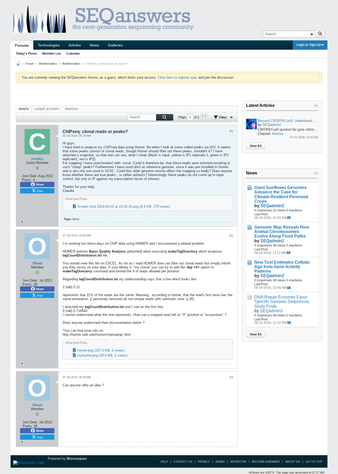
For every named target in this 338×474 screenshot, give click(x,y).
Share (40, 184)
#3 (231, 377)
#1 (231, 131)
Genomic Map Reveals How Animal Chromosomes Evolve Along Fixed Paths (281, 231)
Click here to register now (177, 77)
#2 (231, 236)
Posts (24, 109)
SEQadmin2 (271, 125)
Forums (22, 45)
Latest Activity (46, 109)
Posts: (27, 180)
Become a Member (266, 461)
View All (255, 146)
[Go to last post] (288, 217)
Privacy (204, 461)
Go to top (314, 461)
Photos (71, 109)
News (94, 45)
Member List (51, 53)
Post (40, 191)
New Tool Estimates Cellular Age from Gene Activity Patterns (282, 266)
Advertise (238, 461)
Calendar (73, 53)
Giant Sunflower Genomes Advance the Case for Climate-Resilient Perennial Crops (281, 194)
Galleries (115, 45)
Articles (75, 45)
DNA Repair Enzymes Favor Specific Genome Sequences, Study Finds (282, 301)
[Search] (320, 34)
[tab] (23, 108)
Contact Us (182, 461)
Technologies (49, 45)
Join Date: (29, 176)
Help (164, 461)
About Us (292, 461)
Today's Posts (26, 53)
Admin (220, 461)
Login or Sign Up (308, 45)
